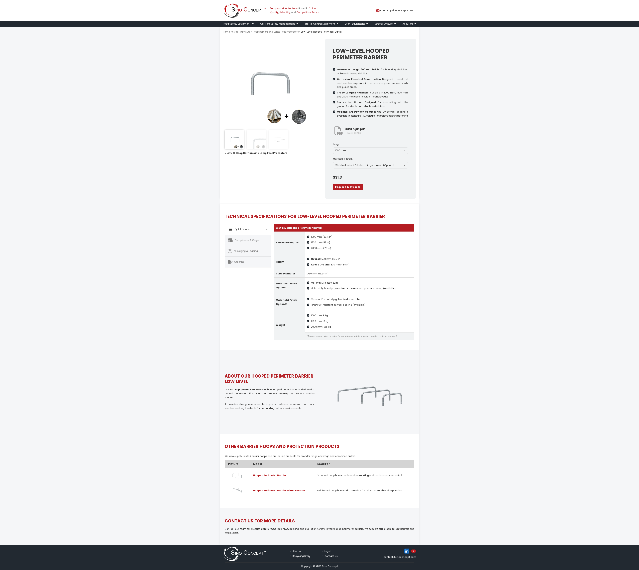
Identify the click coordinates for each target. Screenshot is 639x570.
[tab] (248, 229)
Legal (327, 551)
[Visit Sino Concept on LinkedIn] (406, 551)
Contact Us (331, 556)
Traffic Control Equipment (320, 23)
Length (337, 144)
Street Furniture (384, 23)
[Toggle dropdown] (253, 23)
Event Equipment (355, 23)
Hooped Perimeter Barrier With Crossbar (279, 490)
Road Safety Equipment (236, 23)
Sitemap (297, 551)
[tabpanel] (344, 282)
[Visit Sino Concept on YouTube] (413, 551)
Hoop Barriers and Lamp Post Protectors (276, 31)
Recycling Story (301, 556)
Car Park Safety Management (277, 23)
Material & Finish (343, 159)
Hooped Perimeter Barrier (269, 475)
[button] (306, 44)
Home (226, 31)
